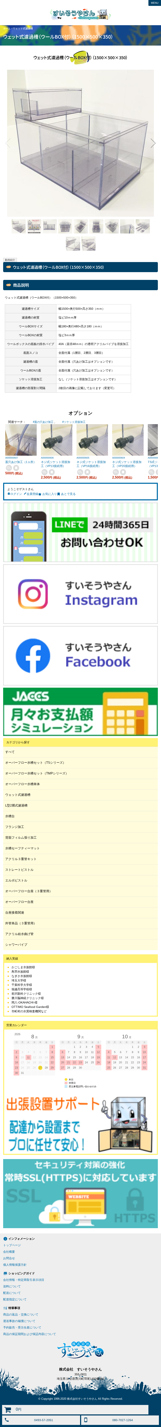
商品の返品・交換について (20, 1314)
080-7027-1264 (122, 1420)
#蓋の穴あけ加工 (43, 422)
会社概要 (9, 1251)
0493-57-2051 (43, 1420)
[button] (7, 143)
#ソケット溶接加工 (74, 422)
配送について (12, 1293)
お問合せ (9, 1258)
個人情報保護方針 (15, 1264)
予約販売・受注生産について (22, 1327)
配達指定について (15, 1299)
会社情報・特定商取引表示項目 (23, 1279)
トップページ (12, 1245)
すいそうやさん (80, 14)
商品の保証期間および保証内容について (29, 1334)
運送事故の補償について (19, 1321)
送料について (12, 1286)
